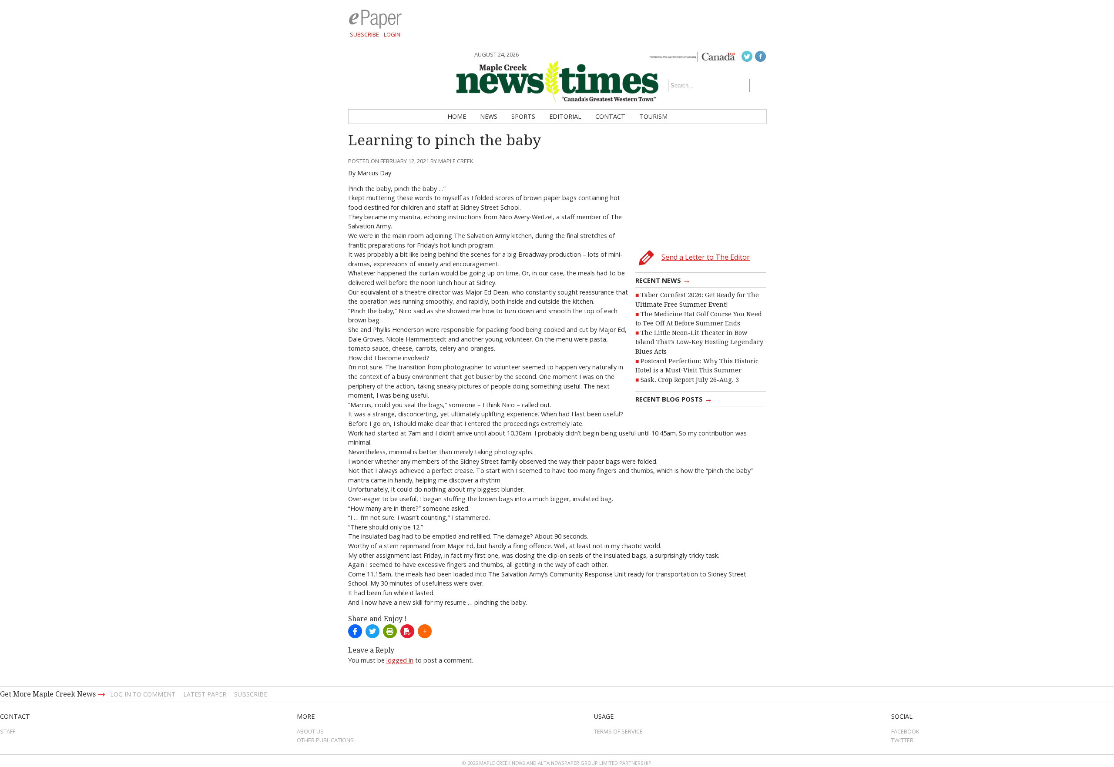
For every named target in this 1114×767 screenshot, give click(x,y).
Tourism (653, 116)
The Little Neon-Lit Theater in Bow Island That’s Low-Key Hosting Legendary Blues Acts (699, 342)
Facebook (905, 731)
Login (392, 34)
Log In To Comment (142, 694)
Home (456, 116)
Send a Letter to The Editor (705, 257)
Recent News (663, 280)
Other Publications (325, 740)
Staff (7, 731)
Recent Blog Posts (673, 398)
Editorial (565, 116)
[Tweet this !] (372, 631)
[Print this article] (390, 631)
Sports (523, 116)
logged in (399, 660)
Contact (610, 116)
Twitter (902, 740)
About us (310, 731)
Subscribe (364, 34)
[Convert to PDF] (407, 631)
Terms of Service (618, 731)
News (488, 116)
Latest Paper (204, 694)
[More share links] (425, 631)
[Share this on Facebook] (355, 631)
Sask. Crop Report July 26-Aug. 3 (690, 379)
